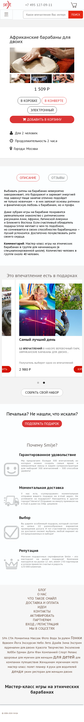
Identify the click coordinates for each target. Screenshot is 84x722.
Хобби (11, 652)
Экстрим (76, 643)
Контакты (42, 611)
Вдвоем (7, 643)
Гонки (76, 637)
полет (31, 667)
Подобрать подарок (42, 424)
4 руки (50, 667)
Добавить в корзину (44, 119)
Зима (65, 643)
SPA (4, 638)
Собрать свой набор (42, 392)
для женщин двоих (59, 671)
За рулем (64, 638)
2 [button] (44, 383)
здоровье (10, 657)
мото (74, 662)
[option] (42, 328)
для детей (64, 657)
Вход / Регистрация (42, 624)
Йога (17, 643)
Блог (42, 590)
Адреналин (12, 647)
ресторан (38, 671)
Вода (53, 638)
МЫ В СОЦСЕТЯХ (42, 628)
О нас (42, 594)
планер (41, 667)
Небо (40, 643)
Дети (30, 652)
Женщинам (47, 662)
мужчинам (63, 662)
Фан (38, 652)
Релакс (72, 652)
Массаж (35, 638)
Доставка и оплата (42, 603)
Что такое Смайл (42, 598)
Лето (48, 643)
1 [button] (38, 383)
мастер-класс (17, 667)
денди (17, 671)
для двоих (28, 647)
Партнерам (42, 620)
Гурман (21, 652)
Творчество (56, 647)
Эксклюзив (72, 647)
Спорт (63, 652)
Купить (69, 369)
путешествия (29, 662)
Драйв (56, 643)
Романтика (21, 638)
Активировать (42, 616)
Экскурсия (29, 643)
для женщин (43, 657)
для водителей (66, 667)
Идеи (42, 607)
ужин (27, 671)
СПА (10, 638)
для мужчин (26, 657)
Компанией (50, 652)
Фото (45, 638)
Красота (41, 647)
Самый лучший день (24, 340)
